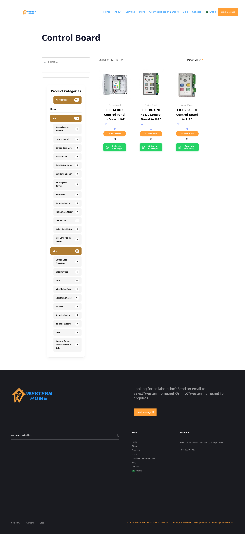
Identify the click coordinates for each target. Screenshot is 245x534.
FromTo (229, 522)
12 (112, 59)
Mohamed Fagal (213, 522)
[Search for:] (66, 61)
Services (130, 11)
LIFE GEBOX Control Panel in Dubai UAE (114, 114)
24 (122, 59)
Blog (185, 11)
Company (15, 522)
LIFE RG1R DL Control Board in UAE (187, 114)
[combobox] (195, 60)
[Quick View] (114, 129)
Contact (196, 11)
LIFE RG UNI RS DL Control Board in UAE (151, 114)
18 (117, 59)
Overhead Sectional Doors (164, 11)
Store (142, 11)
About (118, 11)
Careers (30, 522)
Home (106, 11)
